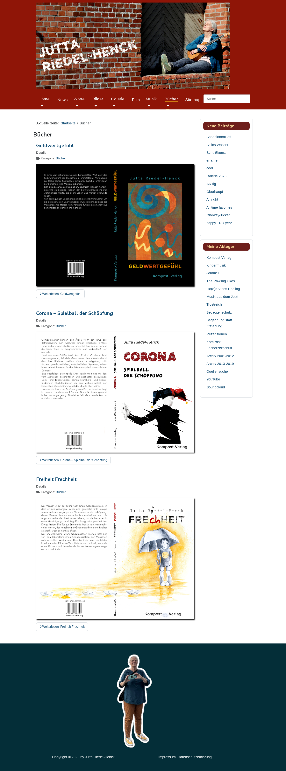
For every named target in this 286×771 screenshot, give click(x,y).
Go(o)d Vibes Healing (223, 289)
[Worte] (76, 105)
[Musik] (148, 105)
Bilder (97, 99)
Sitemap (193, 99)
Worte (79, 99)
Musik (151, 99)
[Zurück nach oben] (279, 763)
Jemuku (212, 273)
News (62, 99)
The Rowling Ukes (220, 281)
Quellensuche (217, 371)
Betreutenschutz (219, 312)
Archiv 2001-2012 (220, 356)
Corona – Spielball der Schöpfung (74, 313)
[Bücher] (167, 105)
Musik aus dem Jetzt (222, 297)
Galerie (118, 99)
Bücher (171, 99)
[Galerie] (113, 105)
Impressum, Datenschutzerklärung (185, 757)
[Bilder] (94, 105)
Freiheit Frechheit (56, 479)
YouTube (213, 379)
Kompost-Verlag (218, 258)
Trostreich (214, 304)
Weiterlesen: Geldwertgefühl (61, 293)
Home (44, 99)
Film (136, 99)
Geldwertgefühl (55, 145)
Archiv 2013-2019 (220, 364)
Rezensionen (216, 334)
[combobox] (227, 98)
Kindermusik (216, 265)
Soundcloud (215, 387)
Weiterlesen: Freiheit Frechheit (63, 626)
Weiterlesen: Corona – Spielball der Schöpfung (74, 460)
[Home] (41, 105)
